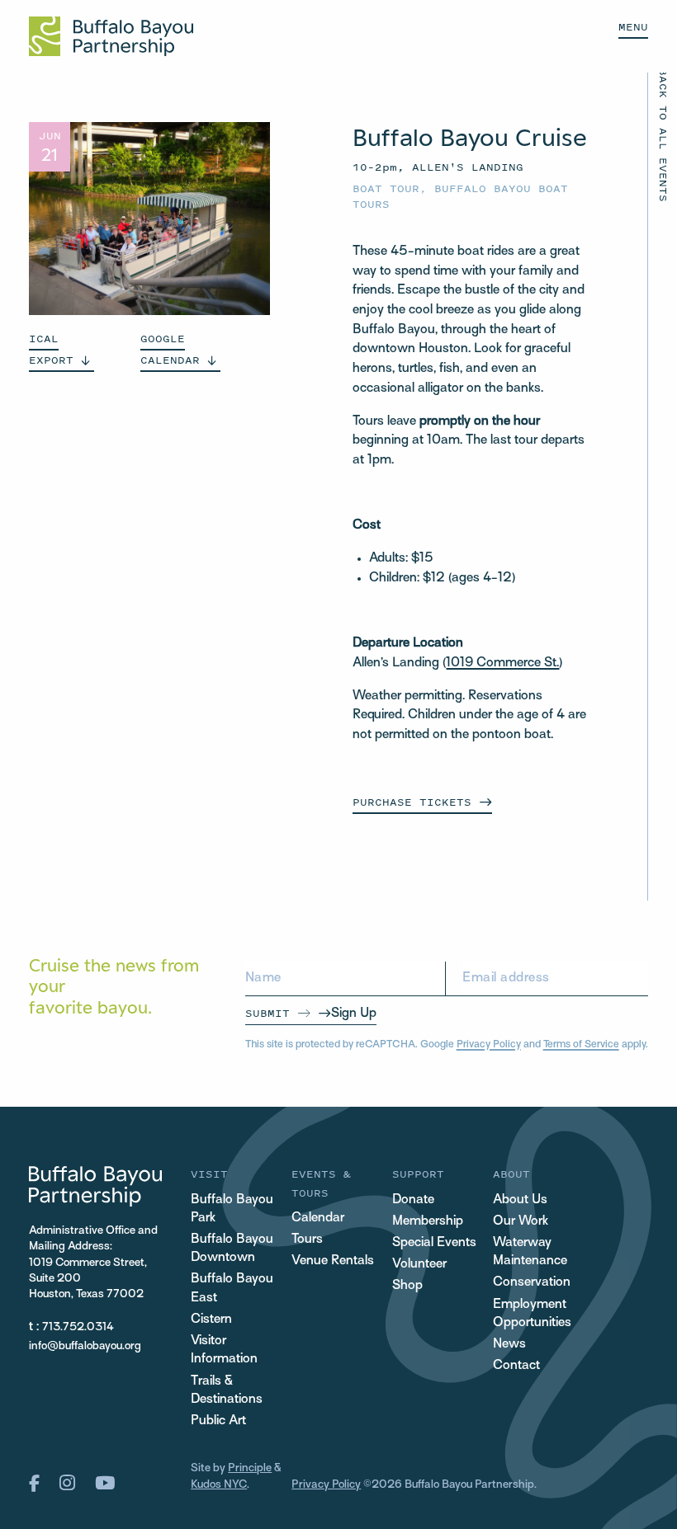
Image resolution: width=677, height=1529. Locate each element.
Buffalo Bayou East (232, 1288)
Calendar (317, 1218)
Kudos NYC (219, 1485)
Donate (413, 1200)
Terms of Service (581, 1045)
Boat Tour (386, 188)
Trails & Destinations (227, 1391)
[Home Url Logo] (111, 36)
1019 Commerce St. (502, 663)
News (509, 1344)
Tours (307, 1240)
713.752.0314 (78, 1327)
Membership (427, 1222)
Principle (250, 1468)
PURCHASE (412, 802)
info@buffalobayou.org (85, 1346)
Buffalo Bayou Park (232, 1209)
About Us (520, 1200)
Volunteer (419, 1264)
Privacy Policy (489, 1045)
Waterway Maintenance (530, 1252)
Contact (516, 1366)
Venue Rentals (332, 1261)
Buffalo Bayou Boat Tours (460, 196)
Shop (407, 1286)
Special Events (434, 1243)
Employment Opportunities (532, 1314)
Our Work (520, 1222)
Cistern (211, 1320)
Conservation (531, 1283)
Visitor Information (224, 1350)
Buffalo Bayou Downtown (232, 1249)
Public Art (218, 1421)
